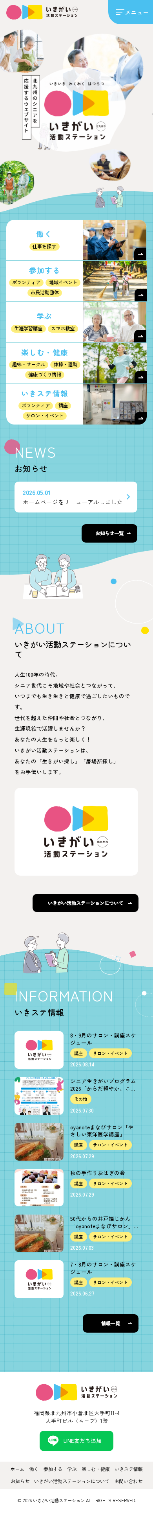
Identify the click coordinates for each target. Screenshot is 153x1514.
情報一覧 (110, 1323)
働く (33, 1469)
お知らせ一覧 (109, 533)
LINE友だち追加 (83, 1440)
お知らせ (20, 1481)
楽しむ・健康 (96, 1469)
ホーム (17, 1469)
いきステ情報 (129, 1469)
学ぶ (71, 1469)
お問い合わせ (128, 1481)
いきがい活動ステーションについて (85, 903)
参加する (53, 1469)
